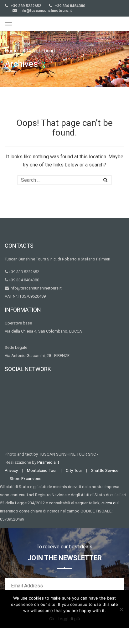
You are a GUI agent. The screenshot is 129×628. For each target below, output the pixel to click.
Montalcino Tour (42, 470)
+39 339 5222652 (25, 6)
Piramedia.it (48, 462)
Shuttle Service (104, 470)
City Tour (74, 470)
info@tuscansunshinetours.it (45, 10)
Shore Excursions (25, 478)
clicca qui (110, 503)
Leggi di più (69, 618)
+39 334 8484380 (69, 6)
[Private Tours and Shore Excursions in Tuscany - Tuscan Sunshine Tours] (59, 23)
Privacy (11, 470)
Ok (51, 618)
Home (11, 51)
